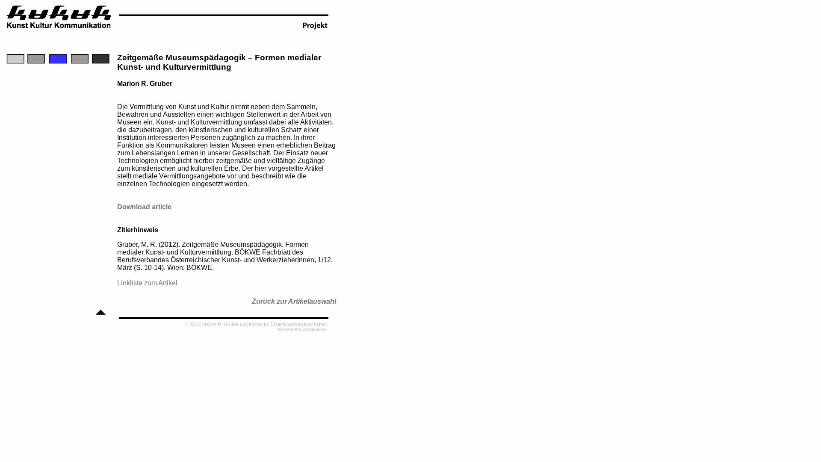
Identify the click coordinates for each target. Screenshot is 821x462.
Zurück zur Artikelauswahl (294, 301)
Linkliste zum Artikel (147, 283)
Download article (144, 206)
